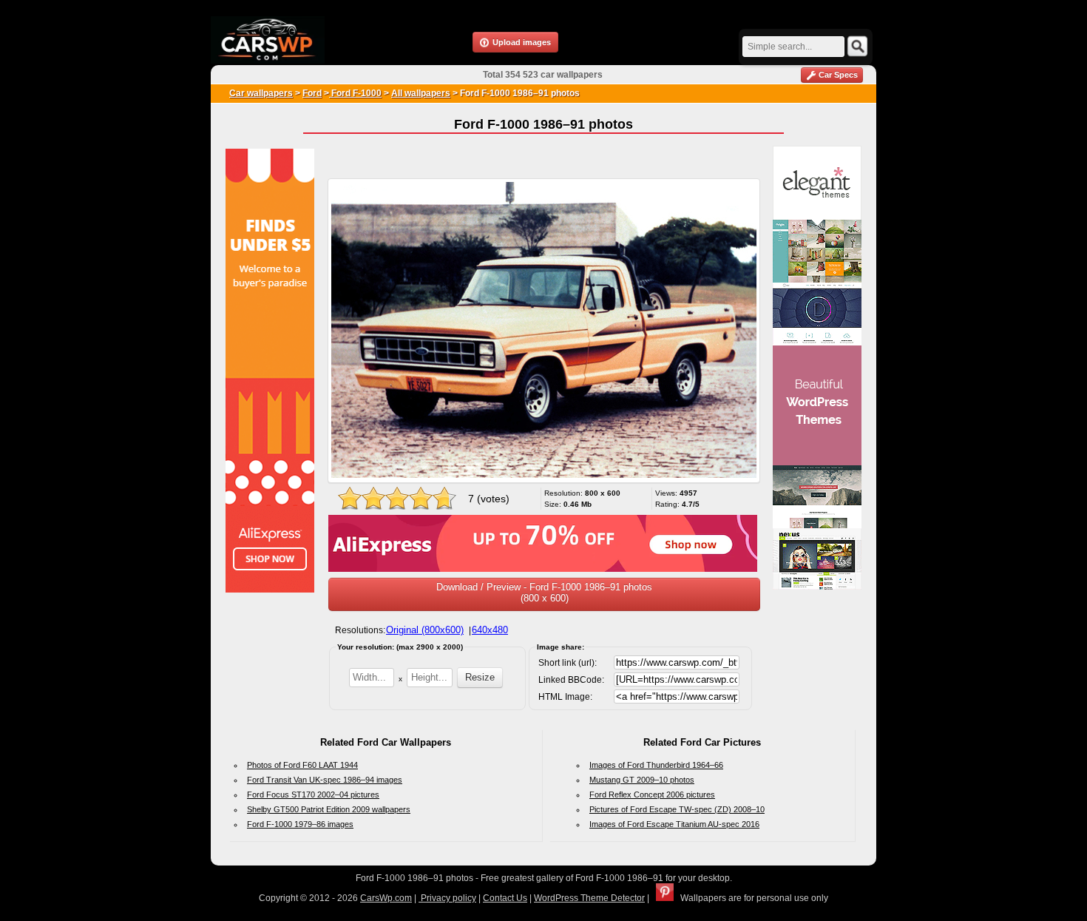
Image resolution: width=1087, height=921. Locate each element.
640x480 (490, 629)
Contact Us (505, 898)
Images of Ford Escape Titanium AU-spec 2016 (674, 824)
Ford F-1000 (355, 93)
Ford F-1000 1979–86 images (300, 824)
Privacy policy (447, 898)
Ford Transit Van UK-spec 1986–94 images (324, 779)
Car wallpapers (261, 93)
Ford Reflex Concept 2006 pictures (652, 794)
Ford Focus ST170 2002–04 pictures (313, 794)
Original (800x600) (425, 629)
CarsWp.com (386, 898)
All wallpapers (420, 93)
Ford (312, 93)
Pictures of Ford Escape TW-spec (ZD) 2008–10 (677, 809)
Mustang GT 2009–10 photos (641, 779)
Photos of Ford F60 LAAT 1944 (302, 764)
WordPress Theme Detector (589, 898)
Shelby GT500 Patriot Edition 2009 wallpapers (328, 809)
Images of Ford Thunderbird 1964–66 (656, 764)
